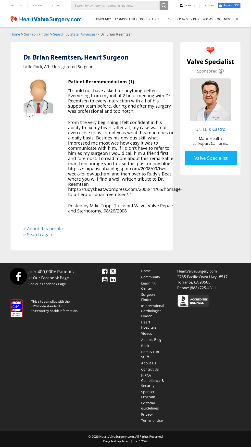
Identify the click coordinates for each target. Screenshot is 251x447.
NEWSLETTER (232, 19)
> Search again (38, 234)
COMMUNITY (102, 19)
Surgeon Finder (36, 34)
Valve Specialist (211, 158)
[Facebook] (18, 276)
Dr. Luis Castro (210, 129)
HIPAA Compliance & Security (152, 380)
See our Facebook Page (47, 284)
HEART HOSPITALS (176, 19)
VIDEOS (195, 19)
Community (150, 277)
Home (15, 34)
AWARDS (37, 5)
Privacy (147, 414)
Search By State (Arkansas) (75, 34)
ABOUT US (16, 5)
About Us (148, 363)
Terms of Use (152, 420)
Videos (146, 333)
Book (145, 345)
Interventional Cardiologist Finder (152, 310)
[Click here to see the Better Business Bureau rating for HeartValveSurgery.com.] (208, 300)
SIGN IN (209, 5)
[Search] (164, 5)
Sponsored (207, 71)
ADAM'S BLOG (212, 19)
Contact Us (150, 369)
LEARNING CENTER (125, 19)
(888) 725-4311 (203, 287)
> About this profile (43, 228)
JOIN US (190, 5)
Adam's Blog (151, 339)
